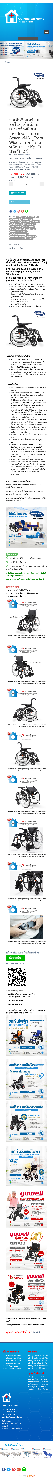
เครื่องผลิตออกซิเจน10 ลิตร (11, 1363)
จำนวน (12, 180)
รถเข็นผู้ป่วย (25, 154)
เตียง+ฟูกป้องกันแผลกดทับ (37, 1379)
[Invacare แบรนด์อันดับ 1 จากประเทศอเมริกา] (26, 527)
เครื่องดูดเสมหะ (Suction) (38, 1386)
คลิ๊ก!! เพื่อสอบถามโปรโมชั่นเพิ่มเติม (23, 952)
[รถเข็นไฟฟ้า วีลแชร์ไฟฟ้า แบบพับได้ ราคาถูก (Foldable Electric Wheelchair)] (26, 1035)
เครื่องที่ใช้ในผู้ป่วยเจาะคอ (11, 1366)
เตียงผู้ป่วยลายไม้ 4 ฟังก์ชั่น (38, 1368)
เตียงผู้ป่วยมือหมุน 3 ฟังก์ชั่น (38, 1358)
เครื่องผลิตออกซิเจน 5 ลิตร (11, 1358)
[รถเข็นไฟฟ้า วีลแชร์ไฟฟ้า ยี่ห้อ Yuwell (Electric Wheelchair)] (26, 1249)
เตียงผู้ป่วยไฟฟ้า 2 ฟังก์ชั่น (37, 1360)
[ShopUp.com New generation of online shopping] (31, 1475)
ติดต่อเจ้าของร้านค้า (20, 202)
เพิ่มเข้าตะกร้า (18, 192)
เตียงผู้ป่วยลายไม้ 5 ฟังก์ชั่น (38, 1377)
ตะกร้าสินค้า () (37, 1)
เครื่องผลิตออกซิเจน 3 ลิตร (11, 1355)
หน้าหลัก (7, 62)
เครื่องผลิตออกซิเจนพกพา (11, 1368)
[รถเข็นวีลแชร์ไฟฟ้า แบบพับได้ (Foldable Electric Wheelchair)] (26, 1121)
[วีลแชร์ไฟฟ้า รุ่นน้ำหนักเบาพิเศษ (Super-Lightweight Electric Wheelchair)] (26, 1165)
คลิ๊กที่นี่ (36, 1332)
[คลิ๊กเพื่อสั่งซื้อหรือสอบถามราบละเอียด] (15, 957)
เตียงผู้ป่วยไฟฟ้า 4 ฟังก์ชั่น (37, 1363)
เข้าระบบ (47, 1)
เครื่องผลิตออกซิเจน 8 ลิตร (11, 1361)
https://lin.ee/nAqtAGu (15, 963)
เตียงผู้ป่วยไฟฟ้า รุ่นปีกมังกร (38, 1366)
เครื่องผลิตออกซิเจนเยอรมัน (38, 1384)
